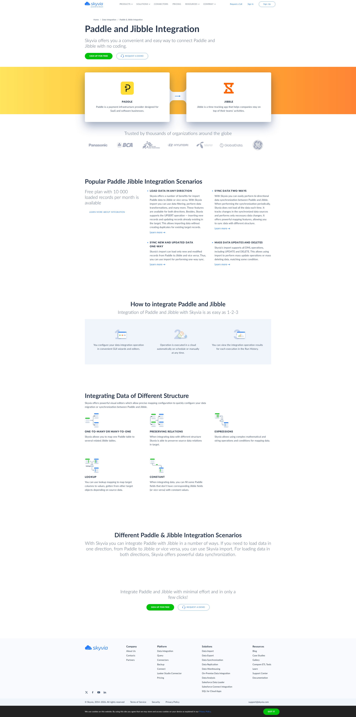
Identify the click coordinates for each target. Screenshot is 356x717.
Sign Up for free (98, 56)
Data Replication (210, 664)
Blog (255, 651)
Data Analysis (208, 678)
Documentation (260, 678)
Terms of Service (138, 702)
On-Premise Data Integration (216, 673)
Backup (160, 664)
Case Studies (259, 655)
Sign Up (267, 4)
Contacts (130, 655)
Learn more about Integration (107, 212)
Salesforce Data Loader (213, 682)
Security (156, 702)
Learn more (156, 232)
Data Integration (109, 20)
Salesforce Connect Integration (217, 687)
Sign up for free (160, 607)
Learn (255, 669)
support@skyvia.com (259, 702)
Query (160, 655)
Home (96, 20)
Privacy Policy (172, 702)
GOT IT (271, 712)
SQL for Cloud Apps (211, 691)
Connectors (163, 660)
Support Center (260, 673)
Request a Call (236, 4)
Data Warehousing (211, 669)
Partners (130, 660)
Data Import (208, 651)
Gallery (256, 660)
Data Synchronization (212, 660)
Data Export (208, 655)
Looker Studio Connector (169, 673)
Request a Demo (134, 56)
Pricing (160, 678)
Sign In (251, 4)
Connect (161, 669)
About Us (131, 651)
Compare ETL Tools (262, 664)
